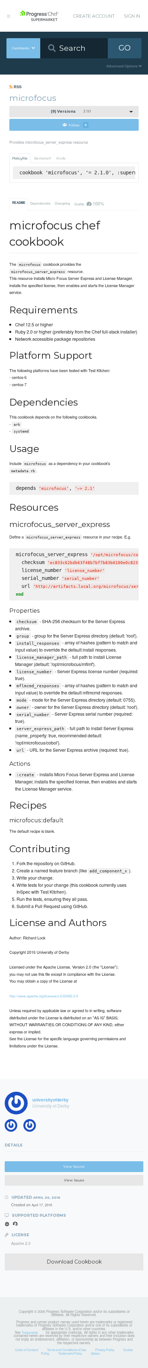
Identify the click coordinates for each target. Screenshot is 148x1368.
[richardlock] (13, 1127)
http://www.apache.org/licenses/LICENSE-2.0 (43, 995)
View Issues (74, 1180)
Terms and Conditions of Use (66, 1349)
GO (125, 47)
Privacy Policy (104, 1349)
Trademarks (30, 1332)
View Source (74, 1166)
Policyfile (20, 158)
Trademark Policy (70, 1353)
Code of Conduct (26, 1349)
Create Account (94, 16)
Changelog (62, 203)
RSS (17, 86)
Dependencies (40, 203)
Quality (89, 203)
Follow (78, 125)
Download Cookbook (74, 1262)
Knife (61, 158)
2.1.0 (71, 111)
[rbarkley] (32, 1127)
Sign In (132, 16)
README (19, 203)
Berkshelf (42, 158)
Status (95, 1353)
